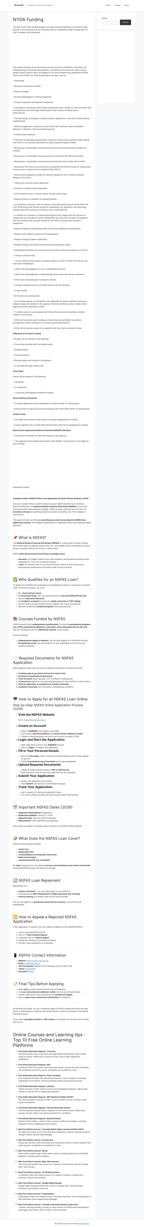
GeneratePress (83, 1224)
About (126, 5)
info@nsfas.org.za (32, 963)
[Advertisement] (52, 51)
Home (108, 5)
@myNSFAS (31, 969)
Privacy (117, 5)
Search (104, 18)
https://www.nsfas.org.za (34, 720)
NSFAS (31, 971)
